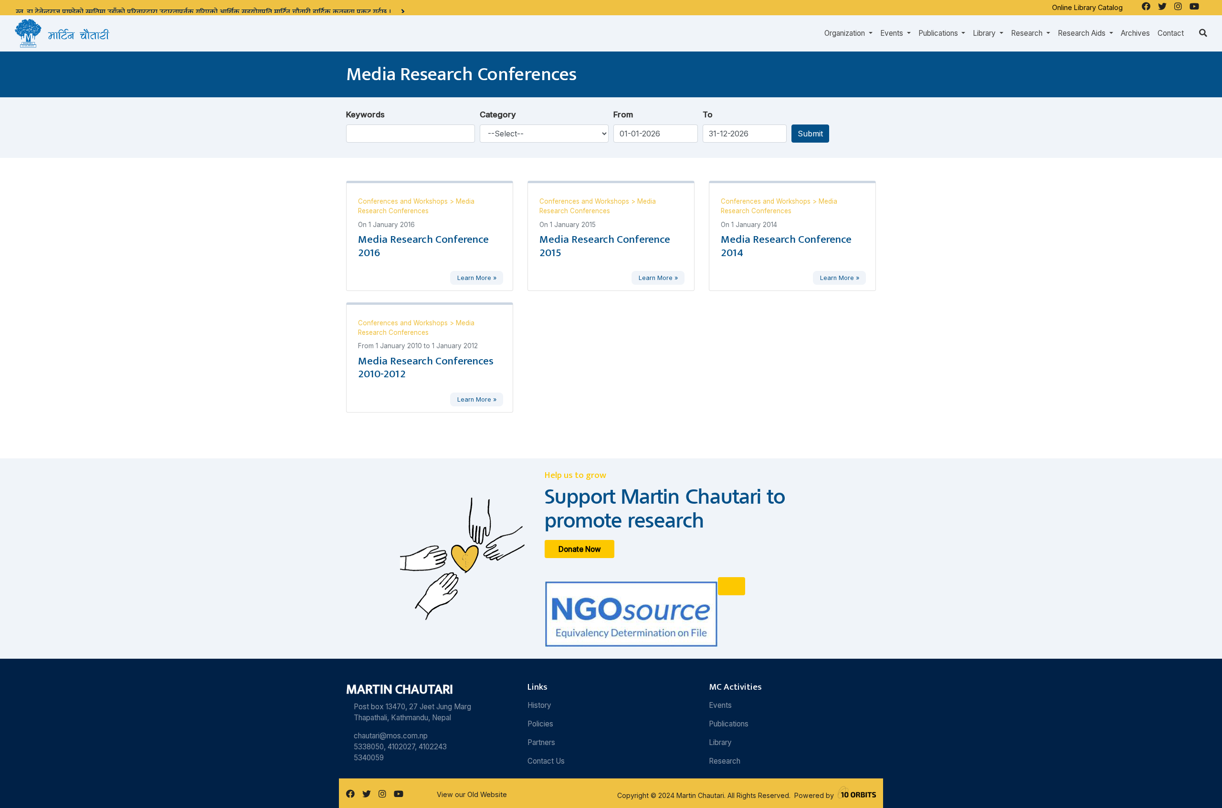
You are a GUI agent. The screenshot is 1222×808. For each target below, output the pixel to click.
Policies (540, 723)
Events (720, 705)
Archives (1135, 33)
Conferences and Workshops (404, 201)
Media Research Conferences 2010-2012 (426, 367)
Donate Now (579, 549)
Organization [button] (845, 33)
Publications (728, 723)
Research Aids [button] (1082, 33)
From (623, 114)
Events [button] (892, 33)
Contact (1171, 33)
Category (498, 114)
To (708, 114)
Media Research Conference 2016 (423, 246)
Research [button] (1027, 33)
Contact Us (546, 761)
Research (724, 761)
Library (720, 742)
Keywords (365, 114)
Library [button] (985, 33)
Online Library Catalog (1087, 7)
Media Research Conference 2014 (786, 246)
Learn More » (476, 277)
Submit (810, 133)
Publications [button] (939, 33)
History (539, 705)
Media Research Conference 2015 (604, 246)
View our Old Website (472, 794)
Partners (541, 742)
